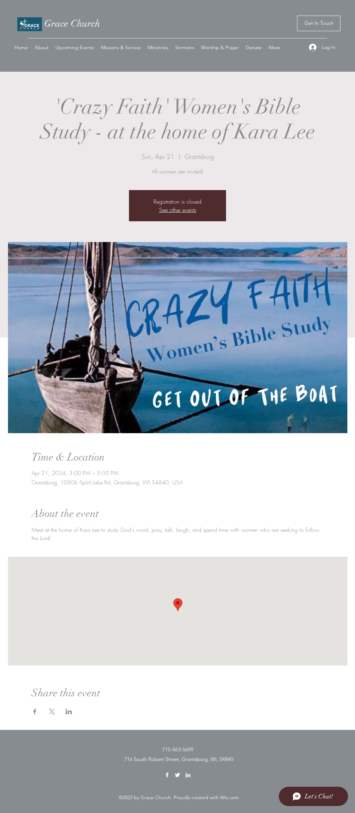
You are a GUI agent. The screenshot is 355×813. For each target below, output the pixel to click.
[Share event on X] (52, 711)
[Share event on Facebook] (35, 711)
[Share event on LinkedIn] (69, 711)
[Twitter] (177, 774)
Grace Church (72, 23)
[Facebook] (167, 774)
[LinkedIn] (187, 774)
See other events (177, 210)
